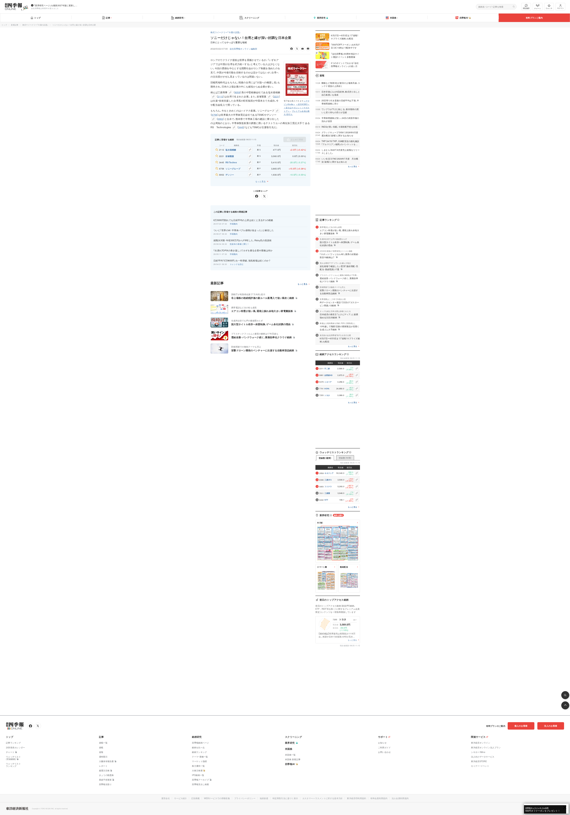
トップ (37, 17)
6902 (220, 119)
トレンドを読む (237, 264)
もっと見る (260, 181)
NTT (326, 499)
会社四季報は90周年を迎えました (45, 8)
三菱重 (327, 493)
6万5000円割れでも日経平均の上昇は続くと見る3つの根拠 (243, 220)
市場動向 (234, 224)
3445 (241, 127)
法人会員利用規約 (400, 798)
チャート (537, 8)
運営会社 (165, 798)
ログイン (560, 8)
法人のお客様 (550, 725)
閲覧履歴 (526, 8)
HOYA (326, 388)
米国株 (393, 17)
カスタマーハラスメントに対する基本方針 (322, 798)
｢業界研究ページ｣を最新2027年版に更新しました (56, 5)
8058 (237, 92)
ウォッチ (549, 8)
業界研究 (321, 17)
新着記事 (14, 24)
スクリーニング (251, 17)
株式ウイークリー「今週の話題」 (35, 24)
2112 (220, 96)
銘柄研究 (179, 17)
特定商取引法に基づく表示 (285, 798)
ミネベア (328, 382)
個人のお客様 (521, 725)
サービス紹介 (180, 798)
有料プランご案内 (534, 17)
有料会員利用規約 (378, 798)
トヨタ (327, 395)
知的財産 (264, 798)
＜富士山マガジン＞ (292, 107)
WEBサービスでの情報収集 (217, 798)
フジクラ (328, 486)
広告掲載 (195, 798)
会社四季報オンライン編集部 (243, 48)
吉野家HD (328, 375)
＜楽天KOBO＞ (302, 104)
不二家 (327, 368)
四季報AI (464, 17)
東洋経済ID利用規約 (356, 798)
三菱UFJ (328, 479)
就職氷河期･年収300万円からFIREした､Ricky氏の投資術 (242, 240)
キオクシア (329, 473)
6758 (214, 114)
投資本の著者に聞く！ (239, 244)
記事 (108, 17)
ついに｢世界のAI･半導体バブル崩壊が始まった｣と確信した (243, 230)
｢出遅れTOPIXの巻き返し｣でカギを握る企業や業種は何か (243, 250)
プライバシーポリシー (244, 798)
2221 (276, 96)
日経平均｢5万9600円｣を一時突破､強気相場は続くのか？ (242, 260)
